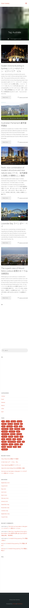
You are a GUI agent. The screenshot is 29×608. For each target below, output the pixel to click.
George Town (5, 428)
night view (4, 436)
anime (7, 421)
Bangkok (4, 423)
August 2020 (4, 485)
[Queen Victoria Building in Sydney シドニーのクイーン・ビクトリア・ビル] (14, 54)
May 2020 (3, 489)
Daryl (2, 543)
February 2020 (5, 498)
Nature (3, 405)
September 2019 (5, 513)
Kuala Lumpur (5, 434)
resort (3, 439)
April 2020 (3, 492)
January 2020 (4, 501)
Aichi (3, 421)
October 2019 (4, 510)
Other (2, 408)
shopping (4, 441)
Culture (3, 396)
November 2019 (5, 507)
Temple (3, 446)
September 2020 (5, 482)
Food (2, 399)
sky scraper (4, 444)
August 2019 (4, 517)
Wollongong (4, 449)
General (3, 402)
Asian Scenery (5, 3)
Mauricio (3, 548)
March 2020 (4, 495)
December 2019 (5, 504)
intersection (4, 431)
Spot (2, 411)
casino (3, 426)
